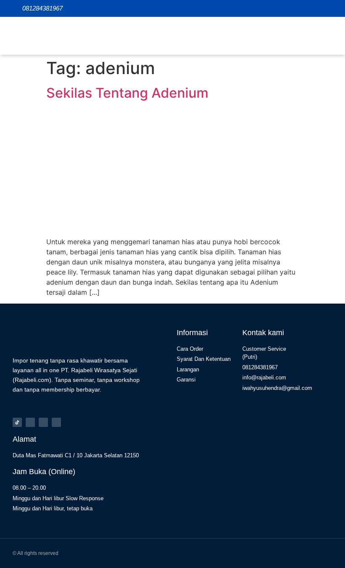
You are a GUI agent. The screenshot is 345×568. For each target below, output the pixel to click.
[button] (326, 36)
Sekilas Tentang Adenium (127, 93)
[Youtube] (56, 422)
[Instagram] (30, 422)
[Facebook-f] (43, 422)
